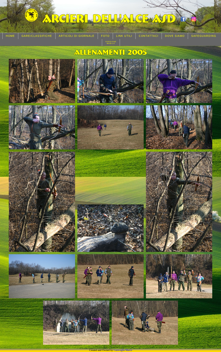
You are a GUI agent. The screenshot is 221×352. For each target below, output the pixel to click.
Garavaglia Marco (123, 350)
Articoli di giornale (76, 36)
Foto (105, 36)
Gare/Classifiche (37, 36)
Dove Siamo (175, 36)
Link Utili (124, 36)
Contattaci (148, 36)
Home (10, 36)
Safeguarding (203, 36)
